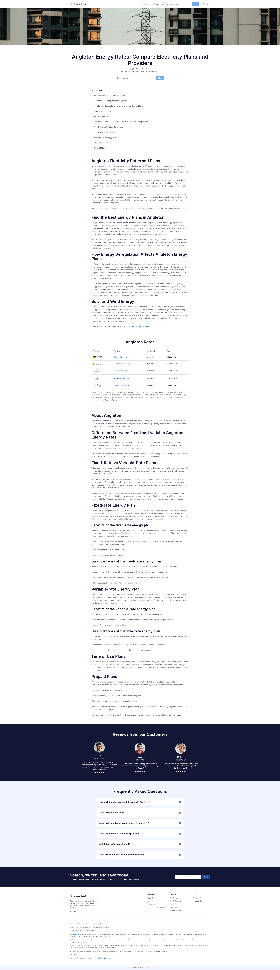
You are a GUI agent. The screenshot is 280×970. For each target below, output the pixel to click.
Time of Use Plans (101, 143)
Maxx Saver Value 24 (121, 378)
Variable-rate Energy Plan (105, 137)
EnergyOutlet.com (87, 924)
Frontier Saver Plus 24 (122, 364)
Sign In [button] (205, 4)
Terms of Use (197, 898)
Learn (149, 901)
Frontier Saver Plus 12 (121, 357)
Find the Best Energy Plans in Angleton (110, 101)
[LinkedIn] (75, 911)
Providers (173, 907)
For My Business (175, 901)
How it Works (174, 904)
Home (146, 4)
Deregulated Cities (176, 910)
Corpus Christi (134, 326)
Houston (123, 326)
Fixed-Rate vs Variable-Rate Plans (108, 127)
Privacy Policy (198, 901)
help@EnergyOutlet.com (104, 958)
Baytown (145, 326)
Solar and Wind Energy (104, 111)
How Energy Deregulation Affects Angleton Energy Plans (118, 106)
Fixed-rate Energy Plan (104, 132)
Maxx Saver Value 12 (121, 371)
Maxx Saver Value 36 (121, 385)
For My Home (174, 898)
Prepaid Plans (100, 148)
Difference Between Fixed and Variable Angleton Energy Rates (121, 122)
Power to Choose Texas (155, 907)
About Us (150, 898)
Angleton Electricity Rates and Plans (109, 95)
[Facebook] (71, 911)
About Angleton (101, 116)
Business (159, 4)
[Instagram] (79, 911)
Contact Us (151, 904)
